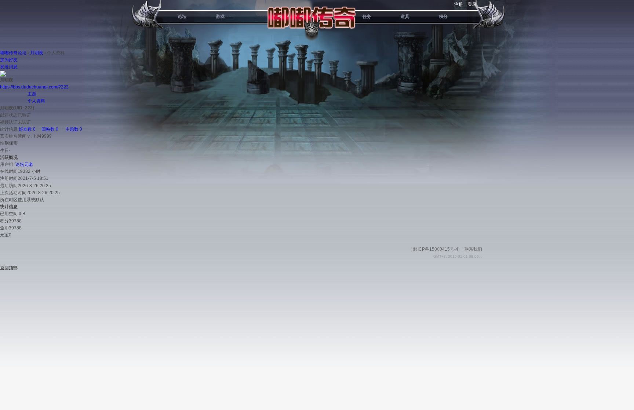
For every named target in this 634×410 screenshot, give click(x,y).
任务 (366, 16)
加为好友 (9, 59)
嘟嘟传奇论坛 (13, 52)
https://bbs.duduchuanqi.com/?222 (34, 87)
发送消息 (9, 66)
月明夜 (36, 52)
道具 (405, 16)
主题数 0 (73, 129)
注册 (458, 4)
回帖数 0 (49, 129)
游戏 (220, 16)
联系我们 (473, 249)
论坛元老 (24, 164)
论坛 (182, 16)
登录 (472, 4)
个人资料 (36, 101)
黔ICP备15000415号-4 (435, 249)
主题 (32, 94)
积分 (443, 16)
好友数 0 (27, 129)
